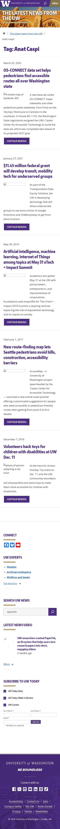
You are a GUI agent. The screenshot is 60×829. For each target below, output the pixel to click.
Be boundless (30, 770)
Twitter (19, 789)
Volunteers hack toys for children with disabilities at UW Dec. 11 (30, 452)
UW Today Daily (15, 691)
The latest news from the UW (26, 33)
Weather (12, 566)
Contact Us (33, 801)
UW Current (13, 704)
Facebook (14, 789)
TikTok (46, 789)
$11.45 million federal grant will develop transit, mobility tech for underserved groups (27, 171)
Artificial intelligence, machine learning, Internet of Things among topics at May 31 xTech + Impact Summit (29, 259)
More (6, 664)
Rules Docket (45, 806)
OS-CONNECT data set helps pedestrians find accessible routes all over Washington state (27, 78)
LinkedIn (35, 789)
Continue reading (18, 141)
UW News (4, 32)
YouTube (30, 789)
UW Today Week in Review (20, 697)
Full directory (10, 583)
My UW (29, 806)
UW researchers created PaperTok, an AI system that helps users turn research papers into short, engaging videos (36, 645)
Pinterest (41, 789)
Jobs (45, 801)
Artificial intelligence (19, 572)
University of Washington (6, 3)
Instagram (25, 789)
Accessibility (16, 801)
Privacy (16, 811)
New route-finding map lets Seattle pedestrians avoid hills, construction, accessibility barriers (29, 354)
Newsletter (42, 811)
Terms (28, 811)
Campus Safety (13, 806)
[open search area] (45, 3)
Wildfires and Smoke (18, 577)
